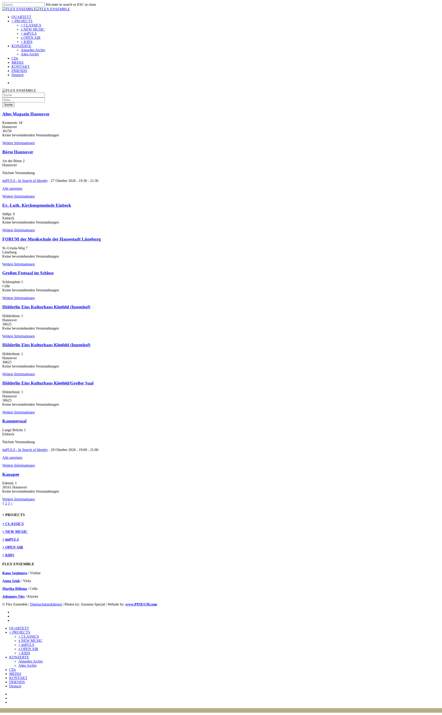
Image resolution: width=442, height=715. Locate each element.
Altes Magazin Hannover (25, 114)
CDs (15, 58)
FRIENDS (19, 71)
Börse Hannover (17, 151)
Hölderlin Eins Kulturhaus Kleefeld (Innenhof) (46, 306)
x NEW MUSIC (33, 29)
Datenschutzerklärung (46, 604)
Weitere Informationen (18, 143)
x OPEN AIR (31, 38)
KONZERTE (21, 46)
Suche (8, 104)
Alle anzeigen (12, 188)
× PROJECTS (22, 21)
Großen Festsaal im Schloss (28, 272)
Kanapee (10, 474)
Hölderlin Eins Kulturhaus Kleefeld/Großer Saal (47, 383)
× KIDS (26, 42)
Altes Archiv (30, 54)
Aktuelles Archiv (33, 50)
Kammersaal (14, 421)
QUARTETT (21, 17)
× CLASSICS (31, 25)
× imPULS (29, 33)
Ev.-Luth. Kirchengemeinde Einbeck (36, 205)
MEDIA (18, 62)
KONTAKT (21, 67)
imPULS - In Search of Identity (25, 181)
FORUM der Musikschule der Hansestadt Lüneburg (51, 239)
